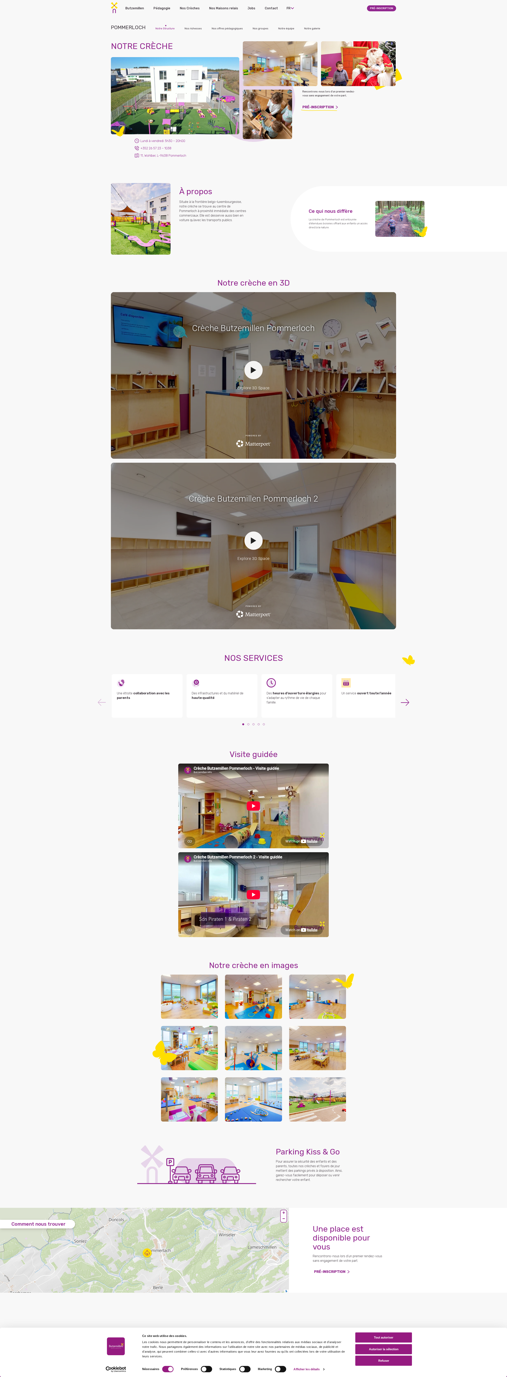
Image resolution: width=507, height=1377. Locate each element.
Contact (271, 8)
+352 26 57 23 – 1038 (155, 148)
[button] (147, 1253)
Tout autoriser (383, 1337)
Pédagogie (161, 8)
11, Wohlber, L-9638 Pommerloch (163, 155)
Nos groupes (260, 28)
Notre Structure (165, 28)
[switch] (206, 1369)
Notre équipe (286, 28)
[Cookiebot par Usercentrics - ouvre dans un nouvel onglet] (116, 1369)
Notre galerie (312, 28)
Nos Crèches (190, 8)
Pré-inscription (318, 107)
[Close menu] (284, 8)
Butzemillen (134, 8)
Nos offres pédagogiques (227, 28)
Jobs (251, 8)
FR (289, 8)
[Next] (405, 702)
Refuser (383, 1360)
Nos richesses (193, 28)
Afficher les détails (307, 1369)
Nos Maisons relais (223, 8)
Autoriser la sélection (383, 1349)
